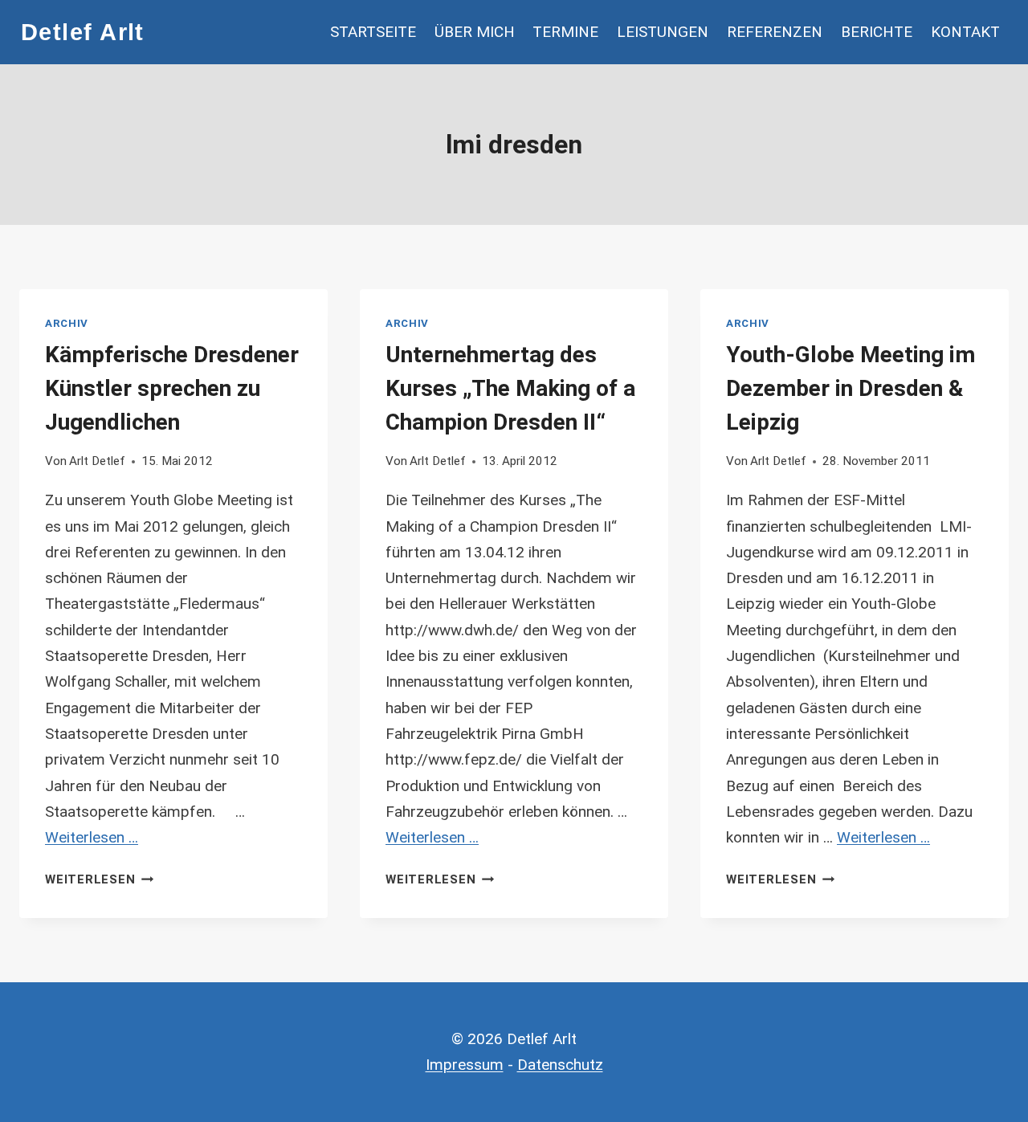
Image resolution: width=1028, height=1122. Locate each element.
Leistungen (662, 31)
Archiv (66, 323)
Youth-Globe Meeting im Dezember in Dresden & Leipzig (850, 388)
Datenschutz (560, 1064)
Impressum (465, 1064)
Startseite (373, 31)
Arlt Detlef (97, 461)
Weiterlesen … (91, 837)
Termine (565, 31)
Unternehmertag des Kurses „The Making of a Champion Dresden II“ (510, 388)
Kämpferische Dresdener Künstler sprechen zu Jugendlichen (172, 388)
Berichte (876, 31)
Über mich (474, 31)
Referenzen (774, 31)
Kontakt (965, 31)
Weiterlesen (99, 879)
